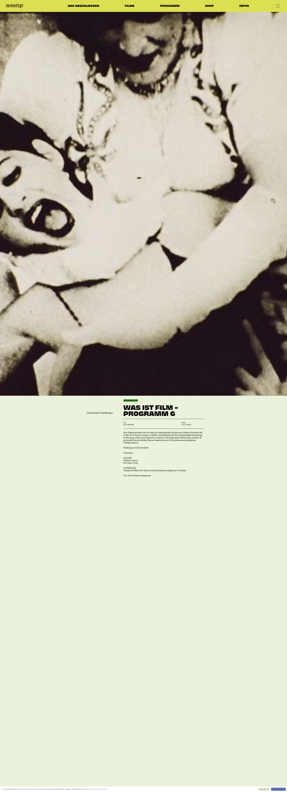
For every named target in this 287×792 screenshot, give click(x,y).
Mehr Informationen (99, 789)
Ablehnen (263, 789)
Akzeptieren (278, 789)
